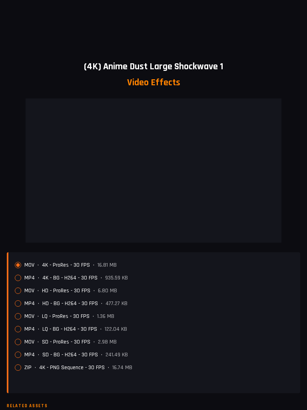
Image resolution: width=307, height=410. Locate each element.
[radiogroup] (154, 316)
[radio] (18, 265)
